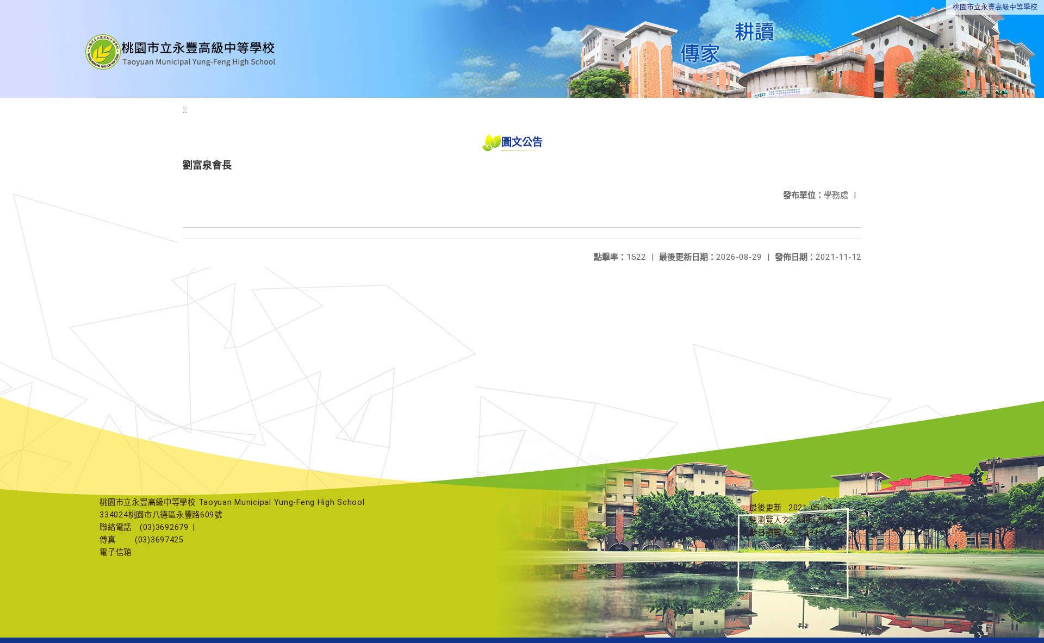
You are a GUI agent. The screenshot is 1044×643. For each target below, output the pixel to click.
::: (185, 109)
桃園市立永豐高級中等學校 (995, 7)
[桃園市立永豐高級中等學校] (181, 49)
